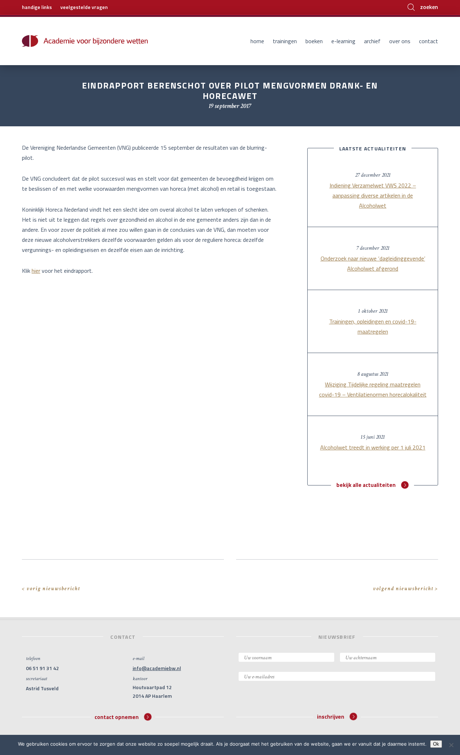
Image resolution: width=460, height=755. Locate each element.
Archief (372, 41)
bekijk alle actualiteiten (366, 485)
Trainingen (285, 41)
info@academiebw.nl (157, 668)
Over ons (399, 41)
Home (257, 41)
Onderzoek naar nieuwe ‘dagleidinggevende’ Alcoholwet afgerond (373, 263)
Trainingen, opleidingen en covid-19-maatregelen (373, 326)
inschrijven (330, 717)
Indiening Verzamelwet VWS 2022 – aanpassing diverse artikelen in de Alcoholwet (373, 195)
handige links (37, 7)
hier (36, 270)
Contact (428, 41)
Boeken (314, 41)
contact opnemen (117, 717)
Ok (436, 744)
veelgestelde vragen (84, 7)
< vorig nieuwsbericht (51, 588)
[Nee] (451, 745)
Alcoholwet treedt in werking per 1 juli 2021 (373, 447)
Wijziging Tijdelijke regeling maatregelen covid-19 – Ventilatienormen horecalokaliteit (373, 389)
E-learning (343, 41)
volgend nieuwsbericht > (405, 588)
